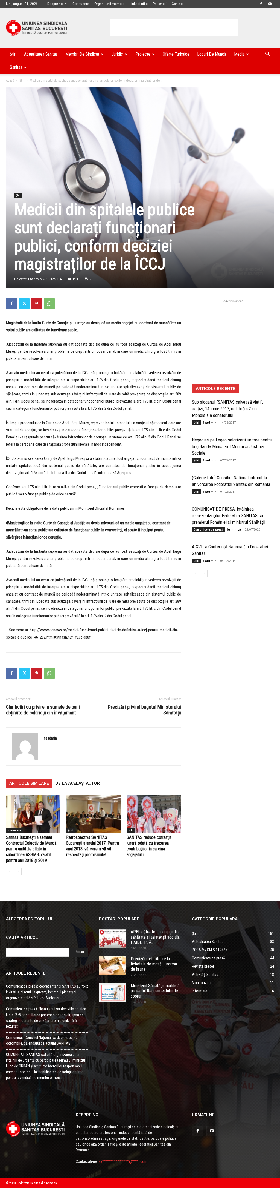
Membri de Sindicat (82, 54)
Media (239, 54)
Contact (178, 4)
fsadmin (35, 279)
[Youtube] (270, 4)
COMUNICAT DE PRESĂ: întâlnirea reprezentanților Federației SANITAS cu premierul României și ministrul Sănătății (228, 515)
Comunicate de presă (208, 529)
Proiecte (142, 54)
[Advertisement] (174, 27)
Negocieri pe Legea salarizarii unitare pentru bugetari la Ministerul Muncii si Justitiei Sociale (232, 446)
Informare (14, 830)
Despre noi (55, 4)
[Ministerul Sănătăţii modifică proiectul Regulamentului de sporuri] (112, 992)
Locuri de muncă (211, 54)
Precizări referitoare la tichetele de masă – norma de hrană (154, 964)
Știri (13, 54)
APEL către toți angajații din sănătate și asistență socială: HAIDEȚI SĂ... (155, 937)
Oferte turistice (176, 54)
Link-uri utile (139, 4)
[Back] (9, 871)
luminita (234, 529)
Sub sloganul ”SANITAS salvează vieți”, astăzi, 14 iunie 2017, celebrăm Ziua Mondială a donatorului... (227, 408)
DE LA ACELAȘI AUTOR (78, 783)
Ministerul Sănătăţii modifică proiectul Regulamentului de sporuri (155, 991)
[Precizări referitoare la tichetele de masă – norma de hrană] (112, 965)
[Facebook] (261, 4)
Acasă (10, 80)
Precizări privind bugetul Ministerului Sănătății (144, 710)
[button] (267, 54)
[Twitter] (24, 303)
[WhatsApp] (49, 303)
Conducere (80, 4)
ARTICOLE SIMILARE (29, 783)
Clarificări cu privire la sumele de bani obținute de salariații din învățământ (43, 710)
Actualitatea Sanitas (41, 54)
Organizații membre (109, 4)
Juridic (117, 54)
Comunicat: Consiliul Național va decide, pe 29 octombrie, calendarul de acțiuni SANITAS (41, 1040)
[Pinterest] (36, 303)
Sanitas (16, 67)
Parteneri (160, 4)
